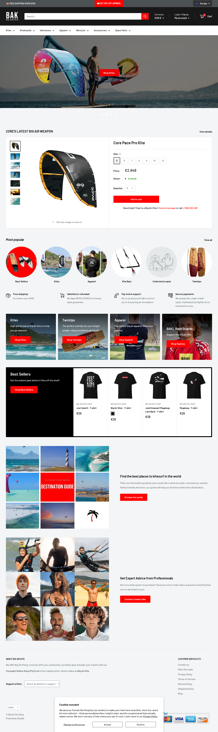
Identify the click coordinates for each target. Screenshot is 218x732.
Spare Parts (121, 30)
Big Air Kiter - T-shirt (121, 408)
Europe (203, 3)
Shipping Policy (186, 688)
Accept (107, 724)
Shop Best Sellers (24, 389)
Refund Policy (185, 684)
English (11, 707)
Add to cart (136, 199)
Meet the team (185, 669)
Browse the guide (134, 497)
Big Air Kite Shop (84, 404)
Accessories (100, 30)
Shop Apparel (113, 72)
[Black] (112, 413)
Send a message (167, 208)
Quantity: (118, 188)
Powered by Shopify (15, 718)
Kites (8, 30)
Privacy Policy (150, 716)
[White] (117, 413)
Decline (141, 724)
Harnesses (45, 30)
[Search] (145, 16)
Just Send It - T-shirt (86, 408)
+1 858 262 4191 (190, 208)
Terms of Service (186, 679)
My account (181, 17)
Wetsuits (80, 30)
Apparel (63, 30)
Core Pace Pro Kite (129, 142)
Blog (180, 693)
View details (206, 131)
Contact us (183, 664)
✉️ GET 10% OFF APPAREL (109, 3)
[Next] (211, 402)
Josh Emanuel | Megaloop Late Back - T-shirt (157, 410)
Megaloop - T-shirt (189, 408)
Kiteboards (25, 30)
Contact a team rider (135, 599)
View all (208, 239)
